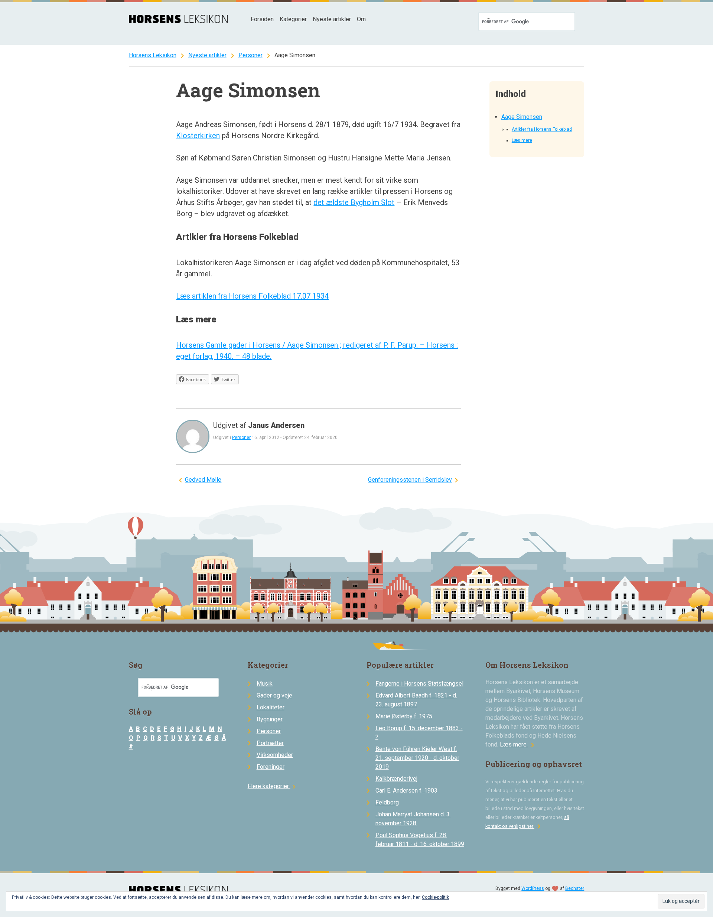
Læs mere (522, 140)
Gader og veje (274, 695)
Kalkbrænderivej (396, 778)
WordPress (532, 888)
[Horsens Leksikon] (178, 21)
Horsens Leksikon (152, 55)
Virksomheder (275, 754)
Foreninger (270, 766)
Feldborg (387, 802)
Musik (265, 683)
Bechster (574, 888)
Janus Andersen (276, 425)
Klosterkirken (198, 135)
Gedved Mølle (203, 479)
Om (361, 19)
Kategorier (293, 19)
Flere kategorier (273, 786)
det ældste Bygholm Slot (353, 202)
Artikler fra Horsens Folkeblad (542, 129)
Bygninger (270, 719)
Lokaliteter (270, 707)
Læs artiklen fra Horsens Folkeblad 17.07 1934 (252, 296)
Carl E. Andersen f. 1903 (406, 790)
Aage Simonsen (521, 116)
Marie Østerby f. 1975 (403, 716)
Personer (250, 55)
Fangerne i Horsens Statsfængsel (419, 683)
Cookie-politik (435, 897)
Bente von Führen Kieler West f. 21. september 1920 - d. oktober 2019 (417, 757)
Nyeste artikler (332, 19)
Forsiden (262, 19)
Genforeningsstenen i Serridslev (410, 479)
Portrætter (270, 743)
